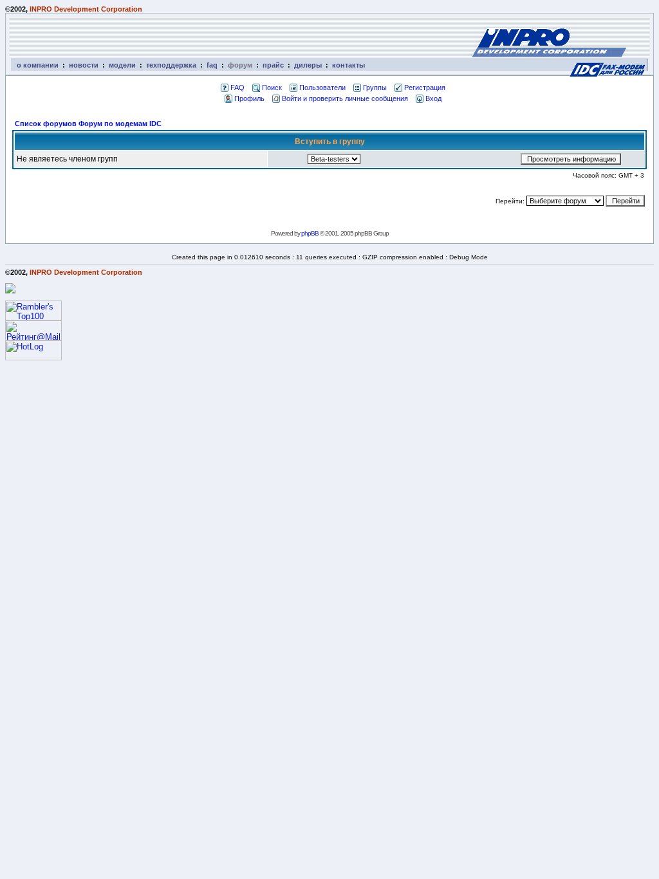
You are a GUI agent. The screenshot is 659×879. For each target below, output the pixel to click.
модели (122, 65)
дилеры (308, 65)
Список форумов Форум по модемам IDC (88, 123)
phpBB (310, 233)
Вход (433, 98)
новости (83, 65)
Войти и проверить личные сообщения (345, 98)
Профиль (249, 98)
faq (212, 65)
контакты (348, 65)
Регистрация (424, 87)
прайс (273, 65)
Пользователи (322, 87)
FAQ (237, 87)
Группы (375, 87)
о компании (38, 65)
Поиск (272, 87)
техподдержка (171, 65)
